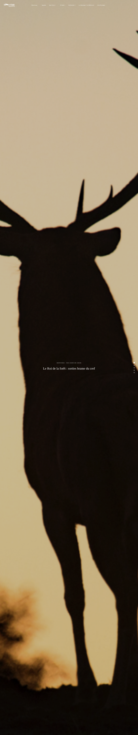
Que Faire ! (52, 5)
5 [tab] (134, 372)
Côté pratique (101, 5)
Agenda (44, 5)
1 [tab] (134, 362)
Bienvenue (34, 5)
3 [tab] (134, 367)
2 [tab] (134, 365)
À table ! (62, 5)
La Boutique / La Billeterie (86, 5)
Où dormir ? (72, 5)
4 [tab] (134, 370)
